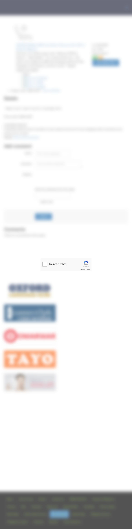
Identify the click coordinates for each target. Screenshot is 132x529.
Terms (88, 269)
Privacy (83, 269)
